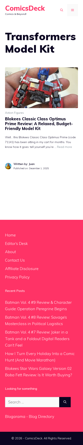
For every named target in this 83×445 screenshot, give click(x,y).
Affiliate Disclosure (21, 268)
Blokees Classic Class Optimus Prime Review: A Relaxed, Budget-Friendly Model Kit (39, 123)
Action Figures (14, 113)
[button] (61, 10)
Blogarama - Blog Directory (29, 416)
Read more (64, 147)
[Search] (65, 402)
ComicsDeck (25, 8)
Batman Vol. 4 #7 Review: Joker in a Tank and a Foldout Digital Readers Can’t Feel (37, 339)
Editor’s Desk (16, 243)
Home (10, 235)
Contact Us (15, 260)
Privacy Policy (17, 277)
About (10, 251)
